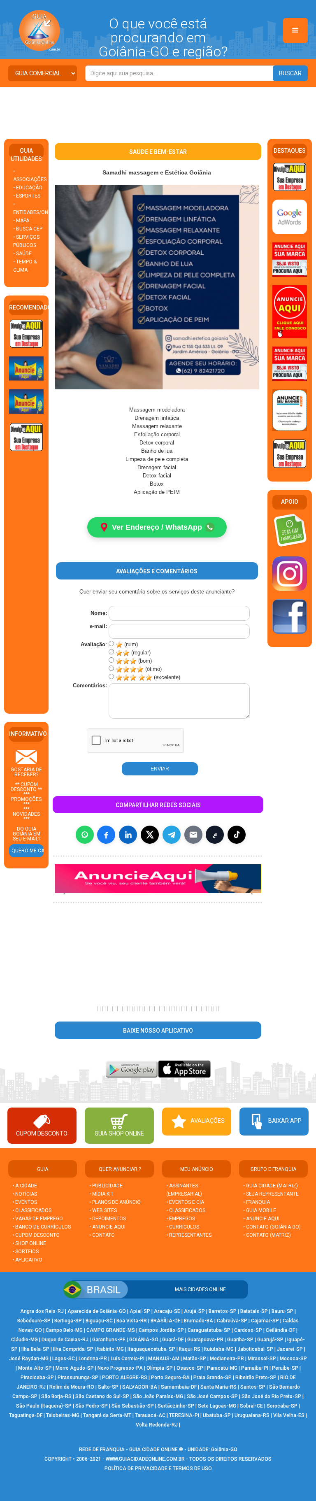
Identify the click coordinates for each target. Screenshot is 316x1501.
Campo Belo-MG (64, 1330)
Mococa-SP (293, 1358)
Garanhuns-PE (108, 1340)
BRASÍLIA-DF (165, 1321)
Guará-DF (173, 1340)
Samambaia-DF (179, 1387)
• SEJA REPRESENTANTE (271, 1194)
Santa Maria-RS (218, 1387)
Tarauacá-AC (150, 1415)
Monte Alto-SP (35, 1368)
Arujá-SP (194, 1311)
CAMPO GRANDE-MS (110, 1330)
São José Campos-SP (212, 1396)
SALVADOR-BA (139, 1387)
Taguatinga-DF (25, 1415)
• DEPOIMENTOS (107, 1219)
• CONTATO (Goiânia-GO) (272, 1227)
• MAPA (21, 220)
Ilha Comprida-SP (73, 1349)
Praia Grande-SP (212, 1377)
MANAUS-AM (163, 1358)
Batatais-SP (254, 1311)
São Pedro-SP (91, 1406)
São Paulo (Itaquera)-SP (44, 1406)
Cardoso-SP (248, 1330)
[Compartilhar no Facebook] (106, 835)
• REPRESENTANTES (188, 1235)
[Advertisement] (158, 109)
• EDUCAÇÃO (27, 188)
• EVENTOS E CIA (185, 1202)
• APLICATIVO (27, 1260)
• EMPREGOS (180, 1219)
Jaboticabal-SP (255, 1349)
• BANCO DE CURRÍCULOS (41, 1227)
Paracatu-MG (222, 1368)
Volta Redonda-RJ (157, 1425)
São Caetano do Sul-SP (102, 1396)
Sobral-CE (251, 1406)
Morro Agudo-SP (75, 1368)
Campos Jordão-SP (161, 1330)
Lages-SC (63, 1358)
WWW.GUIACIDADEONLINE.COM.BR (145, 1459)
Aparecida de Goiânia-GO (96, 1311)
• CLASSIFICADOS (31, 1210)
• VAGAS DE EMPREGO (37, 1219)
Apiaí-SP (140, 1311)
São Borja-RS (56, 1396)
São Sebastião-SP (133, 1406)
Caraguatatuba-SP (209, 1330)
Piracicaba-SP (37, 1377)
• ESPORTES (26, 196)
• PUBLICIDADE (106, 1186)
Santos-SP (252, 1387)
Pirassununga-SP (78, 1377)
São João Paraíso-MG (158, 1396)
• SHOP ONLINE (29, 1243)
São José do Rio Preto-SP (271, 1396)
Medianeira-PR (227, 1358)
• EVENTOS (24, 1202)
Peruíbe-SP (285, 1368)
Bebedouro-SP (34, 1321)
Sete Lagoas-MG (217, 1406)
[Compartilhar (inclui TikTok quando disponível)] (237, 835)
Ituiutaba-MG (219, 1349)
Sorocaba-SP (282, 1406)
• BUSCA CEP (27, 229)
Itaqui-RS (189, 1349)
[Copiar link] (215, 835)
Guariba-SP (240, 1340)
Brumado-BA (198, 1321)
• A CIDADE (24, 1186)
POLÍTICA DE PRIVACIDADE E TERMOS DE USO (158, 1468)
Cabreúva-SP (232, 1321)
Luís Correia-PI (127, 1358)
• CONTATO (102, 1235)
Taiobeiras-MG (62, 1415)
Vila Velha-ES (288, 1415)
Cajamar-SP (265, 1321)
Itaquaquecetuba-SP (151, 1349)
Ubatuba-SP (217, 1415)
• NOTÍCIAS (24, 1194)
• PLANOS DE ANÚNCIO (115, 1202)
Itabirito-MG (110, 1349)
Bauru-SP (282, 1311)
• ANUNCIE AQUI (107, 1227)
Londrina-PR (93, 1358)
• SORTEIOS (25, 1251)
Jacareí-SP (290, 1349)
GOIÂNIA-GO (143, 1340)
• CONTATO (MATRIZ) (267, 1235)
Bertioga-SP (68, 1321)
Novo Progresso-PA (120, 1368)
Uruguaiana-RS (252, 1415)
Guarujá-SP (270, 1340)
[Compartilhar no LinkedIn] (128, 835)
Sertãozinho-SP (176, 1406)
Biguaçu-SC (99, 1321)
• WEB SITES (103, 1210)
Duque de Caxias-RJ (65, 1340)
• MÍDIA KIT (101, 1194)
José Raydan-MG (29, 1358)
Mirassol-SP (262, 1358)
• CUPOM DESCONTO (36, 1235)
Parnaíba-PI (254, 1368)
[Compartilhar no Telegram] (172, 835)
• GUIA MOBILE (259, 1210)
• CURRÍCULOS (182, 1227)
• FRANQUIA (257, 1202)
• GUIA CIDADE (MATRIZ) (270, 1186)
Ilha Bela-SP (35, 1349)
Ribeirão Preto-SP (255, 1377)
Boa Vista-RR (131, 1321)
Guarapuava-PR (205, 1340)
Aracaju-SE (167, 1311)
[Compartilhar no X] (150, 835)
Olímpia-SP (159, 1368)
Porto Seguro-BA (170, 1377)
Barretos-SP (223, 1311)
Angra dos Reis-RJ (42, 1311)
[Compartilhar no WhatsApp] (85, 835)
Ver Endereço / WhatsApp (157, 527)
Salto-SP (108, 1387)
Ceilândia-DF (280, 1330)
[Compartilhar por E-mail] (193, 835)
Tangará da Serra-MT (107, 1415)
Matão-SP (194, 1358)
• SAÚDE (22, 253)
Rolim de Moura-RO (71, 1387)
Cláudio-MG (24, 1340)
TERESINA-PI (184, 1415)
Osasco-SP (190, 1368)
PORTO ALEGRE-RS (124, 1377)
